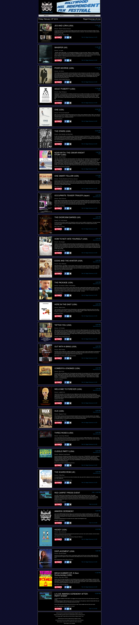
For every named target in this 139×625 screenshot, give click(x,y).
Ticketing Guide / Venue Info (95, 20)
